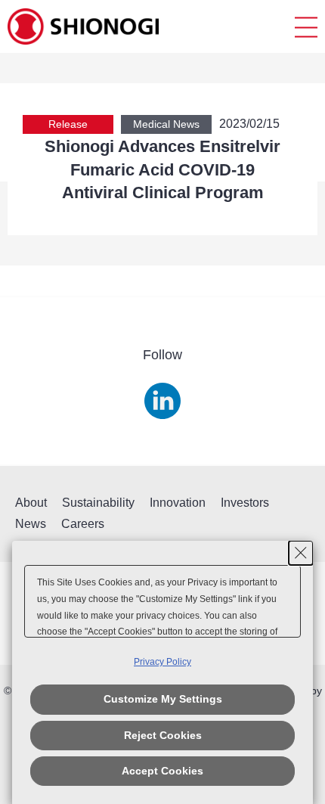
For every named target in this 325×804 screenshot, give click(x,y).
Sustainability (98, 502)
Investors (245, 502)
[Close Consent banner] (301, 553)
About (31, 502)
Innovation (178, 502)
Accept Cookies (162, 771)
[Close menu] (306, 26)
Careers (82, 523)
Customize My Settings (163, 699)
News (30, 523)
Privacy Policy (162, 662)
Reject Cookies (163, 735)
